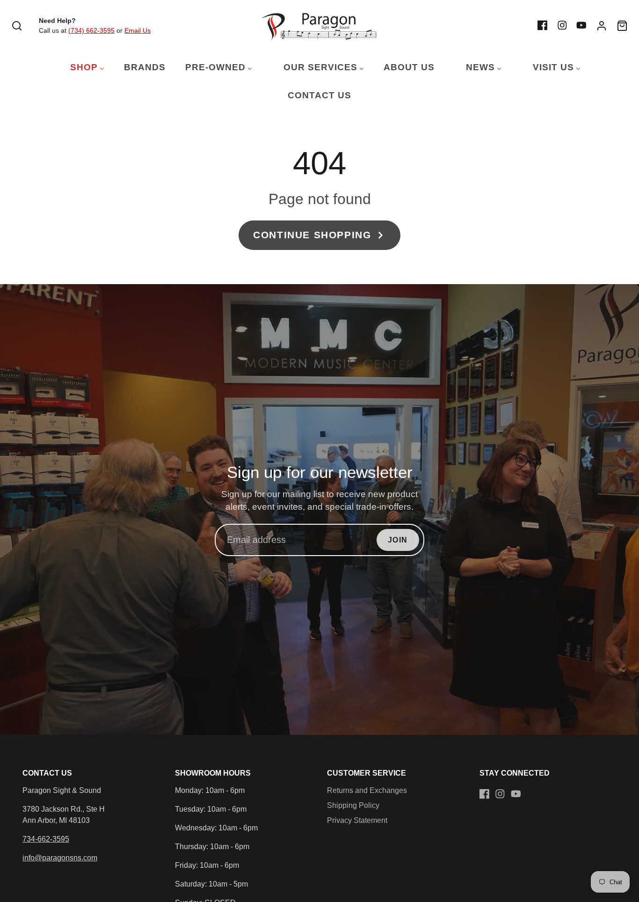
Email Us (137, 30)
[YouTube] (581, 25)
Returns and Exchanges (367, 790)
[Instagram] (562, 25)
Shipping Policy (353, 805)
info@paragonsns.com (59, 858)
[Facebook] (542, 25)
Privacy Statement (357, 820)
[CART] (622, 25)
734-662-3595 (45, 839)
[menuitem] (81, 67)
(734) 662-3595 (91, 30)
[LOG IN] (601, 25)
